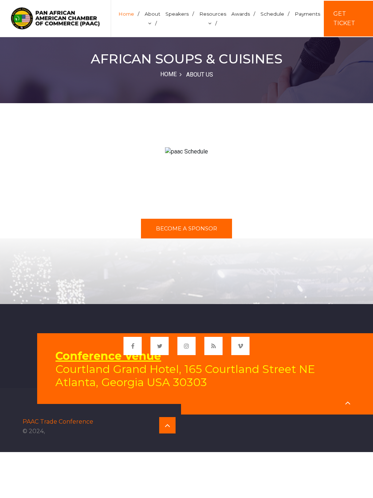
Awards (243, 14)
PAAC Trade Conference (58, 421)
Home (129, 14)
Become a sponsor (186, 228)
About (152, 18)
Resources (212, 18)
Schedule (275, 14)
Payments (307, 14)
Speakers (179, 14)
